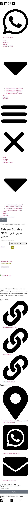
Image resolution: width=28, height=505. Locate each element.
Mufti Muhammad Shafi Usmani (14, 88)
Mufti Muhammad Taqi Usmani (14, 92)
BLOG (4, 95)
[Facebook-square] (2, 3)
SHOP (4, 41)
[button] (14, 128)
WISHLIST (5, 97)
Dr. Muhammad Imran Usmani (14, 93)
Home (2, 224)
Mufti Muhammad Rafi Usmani (14, 90)
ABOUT (5, 44)
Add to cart (5, 267)
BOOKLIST (5, 42)
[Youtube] (13, 3)
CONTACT (5, 99)
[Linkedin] (6, 3)
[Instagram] (9, 3)
